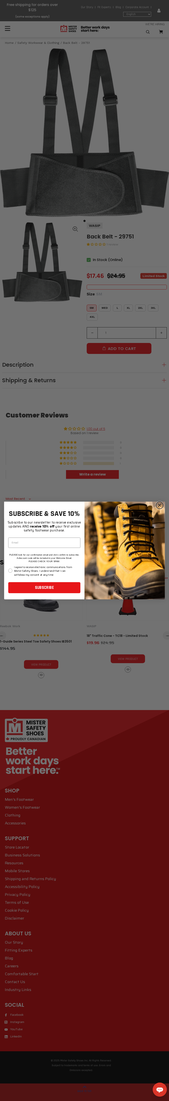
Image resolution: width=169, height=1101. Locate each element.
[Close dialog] (159, 505)
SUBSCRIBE (44, 587)
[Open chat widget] (160, 1090)
